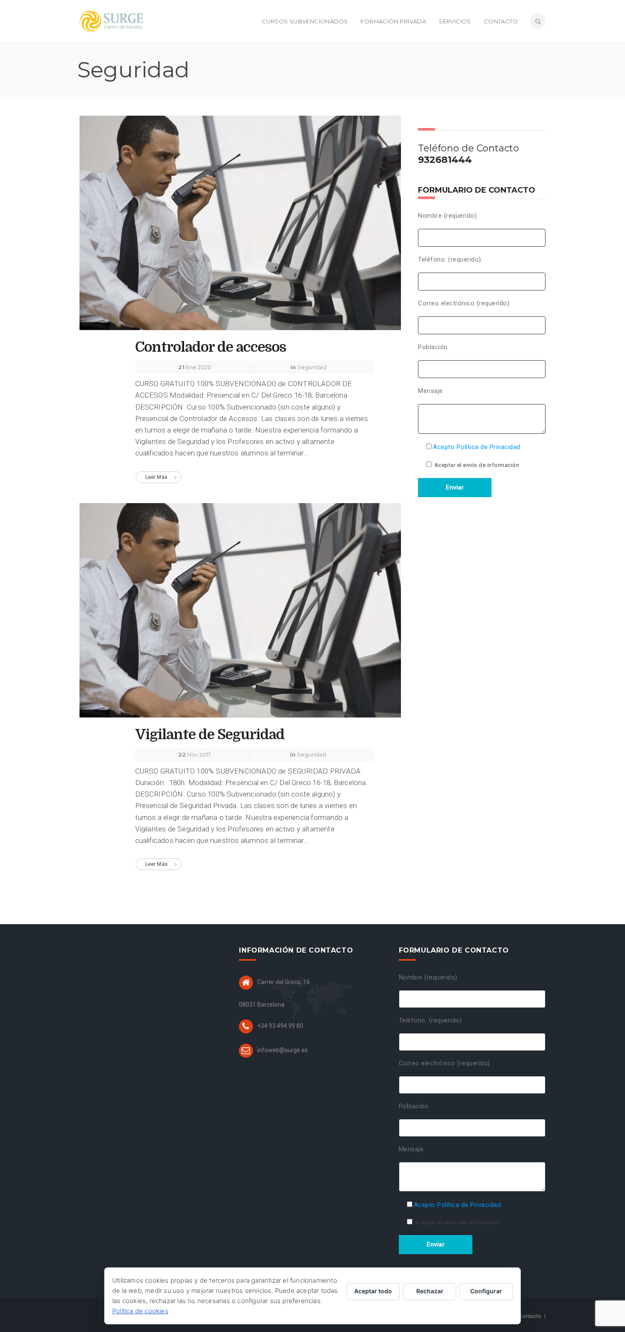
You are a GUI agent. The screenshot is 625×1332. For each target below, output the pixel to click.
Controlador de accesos (210, 347)
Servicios (455, 21)
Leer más (156, 477)
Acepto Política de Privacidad (476, 447)
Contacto (501, 21)
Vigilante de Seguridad (209, 734)
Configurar (486, 1291)
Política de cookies (140, 1311)
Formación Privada (393, 21)
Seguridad (312, 367)
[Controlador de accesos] (240, 226)
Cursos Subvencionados (305, 21)
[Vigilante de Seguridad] (240, 613)
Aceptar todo (373, 1291)
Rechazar (429, 1291)
